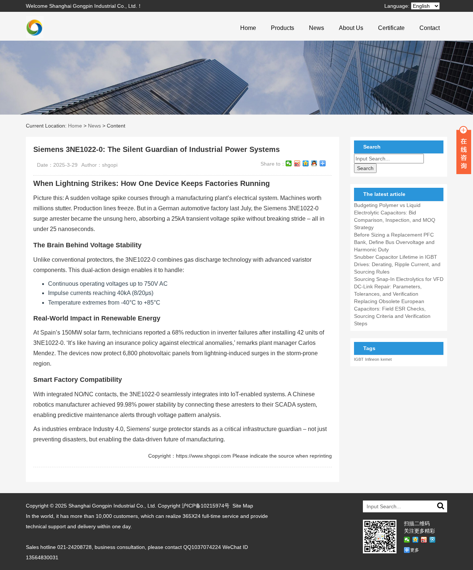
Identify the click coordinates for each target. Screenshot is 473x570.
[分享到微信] (289, 163)
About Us (351, 28)
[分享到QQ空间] (306, 163)
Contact (429, 28)
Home (248, 28)
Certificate (391, 28)
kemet (386, 359)
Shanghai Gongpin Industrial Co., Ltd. (112, 506)
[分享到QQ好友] (314, 163)
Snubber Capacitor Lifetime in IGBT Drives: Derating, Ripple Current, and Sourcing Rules (397, 264)
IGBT (359, 359)
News (316, 28)
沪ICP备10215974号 (205, 506)
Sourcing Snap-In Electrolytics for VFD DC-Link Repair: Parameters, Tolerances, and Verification (398, 286)
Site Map (242, 506)
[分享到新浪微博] (297, 163)
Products (282, 28)
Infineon (372, 359)
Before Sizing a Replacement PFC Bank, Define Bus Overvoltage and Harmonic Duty (394, 242)
